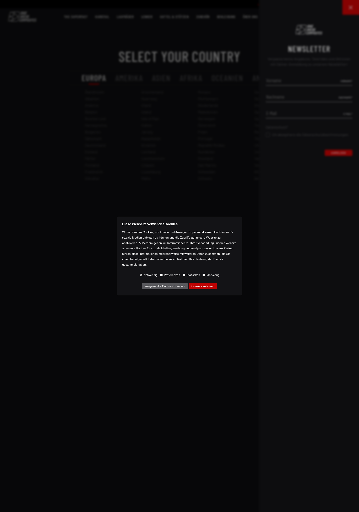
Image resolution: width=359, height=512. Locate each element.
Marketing (213, 275)
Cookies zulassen (202, 286)
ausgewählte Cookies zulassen (165, 286)
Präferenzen (172, 275)
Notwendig (150, 275)
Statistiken (193, 275)
